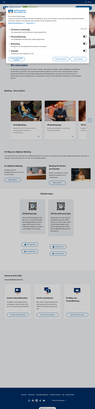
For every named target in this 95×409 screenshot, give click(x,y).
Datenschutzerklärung (15, 23)
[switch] (85, 36)
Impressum (30, 23)
